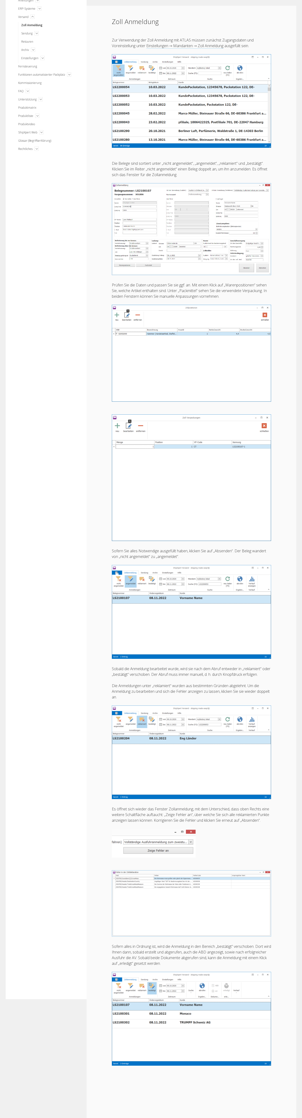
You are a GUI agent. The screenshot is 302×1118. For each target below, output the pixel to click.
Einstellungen (29, 58)
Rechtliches (25, 149)
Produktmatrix (27, 108)
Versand (23, 17)
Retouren (27, 42)
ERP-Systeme (26, 9)
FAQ (21, 91)
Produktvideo (26, 124)
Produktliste (25, 116)
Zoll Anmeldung (31, 25)
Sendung (27, 33)
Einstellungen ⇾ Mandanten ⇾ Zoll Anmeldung (184, 45)
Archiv (25, 50)
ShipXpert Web (27, 132)
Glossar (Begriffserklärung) (34, 141)
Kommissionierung (30, 83)
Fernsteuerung (27, 66)
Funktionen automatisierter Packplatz (41, 75)
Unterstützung (27, 99)
